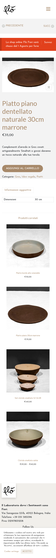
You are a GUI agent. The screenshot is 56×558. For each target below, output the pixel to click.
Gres (17, 177)
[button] (48, 9)
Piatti (40, 177)
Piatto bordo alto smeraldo (28, 273)
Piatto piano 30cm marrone (28, 335)
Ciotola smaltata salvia (28, 460)
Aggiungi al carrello (22, 168)
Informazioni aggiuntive (17, 190)
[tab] (28, 190)
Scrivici (48, 42)
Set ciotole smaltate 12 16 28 (28, 398)
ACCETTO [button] (27, 551)
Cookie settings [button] (11, 551)
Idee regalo (28, 177)
